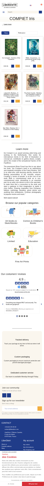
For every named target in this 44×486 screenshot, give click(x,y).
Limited (11, 241)
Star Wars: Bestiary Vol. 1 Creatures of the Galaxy (11, 128)
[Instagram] (9, 395)
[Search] (40, 12)
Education (33, 241)
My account (28, 440)
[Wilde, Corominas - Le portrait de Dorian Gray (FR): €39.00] (33, 48)
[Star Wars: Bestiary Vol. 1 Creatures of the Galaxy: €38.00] (11, 118)
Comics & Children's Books (33, 222)
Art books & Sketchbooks (11, 222)
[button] (40, 5)
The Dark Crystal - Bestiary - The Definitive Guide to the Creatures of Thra (33, 94)
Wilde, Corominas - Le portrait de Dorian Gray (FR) (32, 59)
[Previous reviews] (2, 304)
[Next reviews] (41, 304)
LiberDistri (6, 440)
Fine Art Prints (22, 261)
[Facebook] (4, 395)
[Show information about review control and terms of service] (37, 290)
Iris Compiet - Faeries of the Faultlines (11, 58)
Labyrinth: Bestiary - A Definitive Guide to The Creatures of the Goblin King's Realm (11, 95)
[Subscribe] (39, 408)
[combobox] (22, 12)
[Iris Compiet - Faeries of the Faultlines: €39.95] (11, 48)
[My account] (35, 5)
